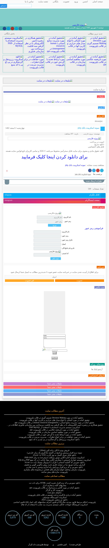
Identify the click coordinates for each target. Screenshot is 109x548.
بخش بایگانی (9, 34)
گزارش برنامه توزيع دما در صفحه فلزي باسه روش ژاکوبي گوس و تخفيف (54, 465)
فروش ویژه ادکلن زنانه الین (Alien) (54, 450)
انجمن (85, 2)
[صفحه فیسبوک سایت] (4, 28)
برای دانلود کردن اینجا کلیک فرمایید (54, 156)
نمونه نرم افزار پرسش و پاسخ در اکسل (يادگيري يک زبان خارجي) (54, 453)
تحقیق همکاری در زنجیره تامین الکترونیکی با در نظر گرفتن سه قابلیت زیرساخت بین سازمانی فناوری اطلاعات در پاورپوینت (51, 425)
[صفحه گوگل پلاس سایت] (12, 28)
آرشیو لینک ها (96, 369)
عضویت (66, 2)
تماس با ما (29, 2)
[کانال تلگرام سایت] (8, 28)
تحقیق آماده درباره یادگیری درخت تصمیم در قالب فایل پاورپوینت (54, 495)
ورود (76, 2)
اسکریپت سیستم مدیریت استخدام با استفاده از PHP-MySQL (54, 427)
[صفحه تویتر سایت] (16, 28)
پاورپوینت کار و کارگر (54, 490)
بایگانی (55, 2)
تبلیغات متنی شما (54, 384)
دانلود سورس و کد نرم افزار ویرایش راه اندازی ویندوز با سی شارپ (54, 467)
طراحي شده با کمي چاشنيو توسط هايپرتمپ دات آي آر (54, 544)
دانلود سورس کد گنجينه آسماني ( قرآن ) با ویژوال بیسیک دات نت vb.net (54, 462)
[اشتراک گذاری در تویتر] (102, 170)
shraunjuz (98, 121)
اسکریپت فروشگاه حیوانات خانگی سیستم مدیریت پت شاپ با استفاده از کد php (54, 505)
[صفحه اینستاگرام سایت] (20, 28)
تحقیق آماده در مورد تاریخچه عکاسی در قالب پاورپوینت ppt (54, 430)
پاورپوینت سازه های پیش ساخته (54, 472)
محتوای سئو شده (54, 492)
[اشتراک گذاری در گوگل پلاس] (98, 170)
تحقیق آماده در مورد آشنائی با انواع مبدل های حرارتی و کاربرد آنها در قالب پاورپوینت (54, 420)
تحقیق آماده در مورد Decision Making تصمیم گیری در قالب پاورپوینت (54, 418)
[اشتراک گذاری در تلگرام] (94, 170)
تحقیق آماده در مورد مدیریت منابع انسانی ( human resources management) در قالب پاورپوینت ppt (54, 423)
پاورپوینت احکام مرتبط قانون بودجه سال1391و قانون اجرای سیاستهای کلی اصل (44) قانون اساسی (54, 502)
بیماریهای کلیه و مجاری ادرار (54, 485)
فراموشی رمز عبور (94, 228)
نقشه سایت (43, 2)
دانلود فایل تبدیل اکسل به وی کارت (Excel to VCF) (54, 455)
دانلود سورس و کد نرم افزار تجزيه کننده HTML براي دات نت (54, 483)
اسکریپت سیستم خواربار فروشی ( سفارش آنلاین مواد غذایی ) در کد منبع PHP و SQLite (54, 460)
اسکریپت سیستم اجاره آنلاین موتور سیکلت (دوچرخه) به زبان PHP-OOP (54, 458)
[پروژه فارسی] (79, 25)
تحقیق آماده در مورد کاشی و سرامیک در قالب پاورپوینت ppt (54, 488)
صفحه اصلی (97, 2)
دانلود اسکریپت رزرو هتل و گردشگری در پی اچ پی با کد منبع (54, 439)
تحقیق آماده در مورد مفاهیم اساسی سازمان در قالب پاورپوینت (55, 432)
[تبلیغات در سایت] (63, 80)
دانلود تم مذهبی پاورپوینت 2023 (54, 500)
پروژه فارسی (88, 134)
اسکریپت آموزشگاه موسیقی (55, 497)
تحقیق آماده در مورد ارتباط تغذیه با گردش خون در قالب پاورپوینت (54, 435)
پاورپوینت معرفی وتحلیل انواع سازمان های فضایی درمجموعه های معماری (54, 470)
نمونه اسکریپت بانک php (88, 128)
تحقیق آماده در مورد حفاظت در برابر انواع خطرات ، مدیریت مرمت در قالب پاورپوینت (54, 437)
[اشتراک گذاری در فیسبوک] (90, 170)
